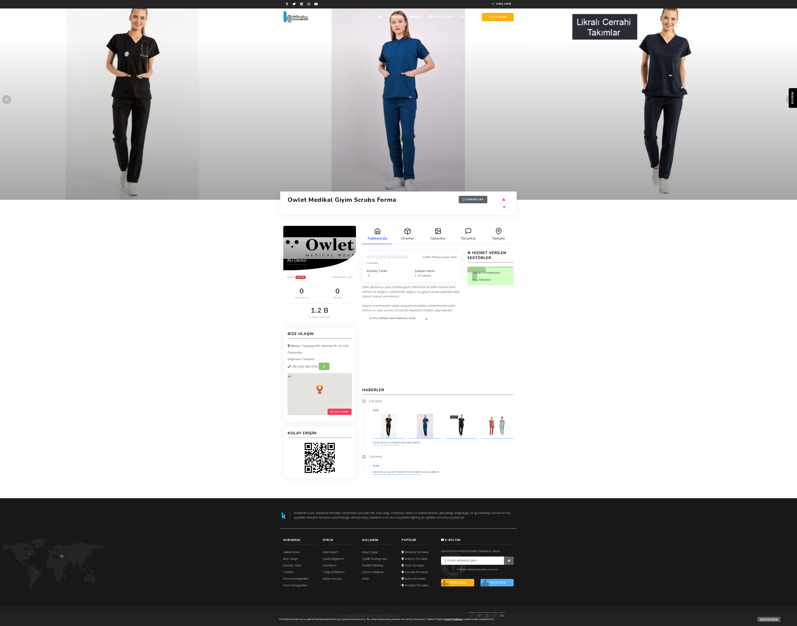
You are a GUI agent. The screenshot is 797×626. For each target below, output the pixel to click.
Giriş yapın (503, 4)
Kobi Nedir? (331, 552)
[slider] (387, 257)
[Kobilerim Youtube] (316, 4)
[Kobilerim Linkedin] (301, 4)
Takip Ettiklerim (334, 572)
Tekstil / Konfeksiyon (486, 273)
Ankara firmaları (416, 559)
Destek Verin (292, 565)
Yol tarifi (340, 411)
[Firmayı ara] (324, 366)
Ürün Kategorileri (295, 585)
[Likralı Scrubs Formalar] (389, 426)
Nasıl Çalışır (370, 552)
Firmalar (396, 16)
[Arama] (477, 17)
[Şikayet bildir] (503, 199)
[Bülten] (509, 561)
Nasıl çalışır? (444, 16)
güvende (492, 569)
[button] (319, 389)
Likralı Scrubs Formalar (386, 442)
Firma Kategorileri (295, 579)
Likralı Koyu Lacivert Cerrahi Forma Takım (397, 471)
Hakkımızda (291, 552)
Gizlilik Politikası (372, 565)
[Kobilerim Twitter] (294, 4)
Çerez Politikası (373, 572)
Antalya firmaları (416, 585)
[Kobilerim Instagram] (308, 4)
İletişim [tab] (499, 238)
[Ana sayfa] (380, 17)
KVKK (365, 579)
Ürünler (415, 16)
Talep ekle (497, 582)
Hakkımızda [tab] (377, 238)
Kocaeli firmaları (416, 572)
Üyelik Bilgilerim (333, 559)
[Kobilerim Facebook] (287, 4)
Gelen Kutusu (332, 579)
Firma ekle (458, 582)
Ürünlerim (330, 565)
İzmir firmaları (414, 565)
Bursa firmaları (414, 579)
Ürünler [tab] (407, 238)
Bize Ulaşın (290, 559)
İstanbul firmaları (416, 552)
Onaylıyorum (769, 619)
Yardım (466, 16)
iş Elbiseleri (483, 280)
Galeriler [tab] (438, 238)
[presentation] (6, 99)
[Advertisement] (438, 354)
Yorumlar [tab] (468, 238)
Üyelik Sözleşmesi (374, 559)
